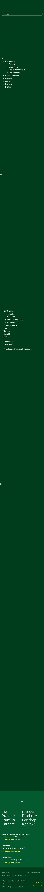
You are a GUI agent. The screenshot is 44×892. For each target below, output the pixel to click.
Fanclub (8, 78)
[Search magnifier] (41, 14)
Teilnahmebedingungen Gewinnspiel (18, 349)
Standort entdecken (12, 840)
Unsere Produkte (12, 76)
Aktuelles (12, 64)
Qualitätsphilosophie (17, 70)
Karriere (8, 84)
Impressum (8, 341)
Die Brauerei (10, 61)
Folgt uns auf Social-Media (22, 791)
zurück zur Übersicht (13, 532)
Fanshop (8, 81)
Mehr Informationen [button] (9, 781)
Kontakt (8, 87)
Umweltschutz (14, 73)
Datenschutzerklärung (33, 872)
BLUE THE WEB (17, 887)
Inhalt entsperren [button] (8, 784)
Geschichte (13, 67)
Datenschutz (9, 344)
